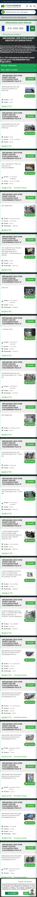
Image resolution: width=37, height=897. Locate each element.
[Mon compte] (27, 6)
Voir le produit (31, 96)
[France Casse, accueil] (11, 6)
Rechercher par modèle (11, 34)
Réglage (27, 893)
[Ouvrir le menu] (34, 6)
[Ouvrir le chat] (32, 893)
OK (32, 28)
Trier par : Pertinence (18, 66)
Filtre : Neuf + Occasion (18, 70)
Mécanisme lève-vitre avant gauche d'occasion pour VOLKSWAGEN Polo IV (12, 78)
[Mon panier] (30, 6)
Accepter (11, 893)
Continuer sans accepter (25, 881)
